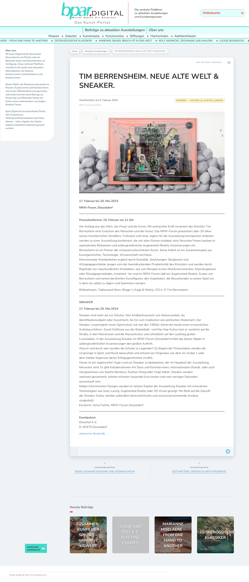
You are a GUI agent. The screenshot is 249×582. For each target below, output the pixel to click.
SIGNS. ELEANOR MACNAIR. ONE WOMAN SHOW (105, 471)
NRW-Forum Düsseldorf (90, 105)
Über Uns (29, 574)
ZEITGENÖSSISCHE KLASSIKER (59, 40)
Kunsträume (91, 36)
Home (74, 51)
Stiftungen (137, 36)
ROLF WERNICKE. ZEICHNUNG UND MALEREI (172, 40)
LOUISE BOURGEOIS (218, 40)
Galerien (71, 36)
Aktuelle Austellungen (96, 51)
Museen (53, 36)
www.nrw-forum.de (92, 434)
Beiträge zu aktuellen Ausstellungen (115, 29)
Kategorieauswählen (33, 548)
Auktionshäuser (185, 36)
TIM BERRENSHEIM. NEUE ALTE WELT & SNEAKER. (149, 80)
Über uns (156, 29)
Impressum (41, 574)
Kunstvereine (115, 36)
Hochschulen (159, 36)
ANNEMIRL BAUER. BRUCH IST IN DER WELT (111, 40)
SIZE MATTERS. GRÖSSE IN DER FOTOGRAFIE (199, 471)
